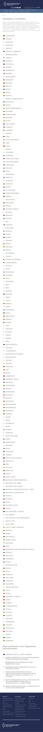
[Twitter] (13, 7)
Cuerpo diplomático (6, 711)
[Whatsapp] (11, 7)
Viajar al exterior (6, 703)
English (34, 7)
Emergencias (28, 7)
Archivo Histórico (32, 703)
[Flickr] (20, 7)
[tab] (21, 36)
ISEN (29, 701)
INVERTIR (11, 11)
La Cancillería (31, 698)
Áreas (30, 700)
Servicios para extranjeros (7, 704)
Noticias (16, 11)
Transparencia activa (32, 706)
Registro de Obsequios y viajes (34, 708)
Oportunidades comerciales (20, 714)
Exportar (6, 11)
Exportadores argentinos (19, 709)
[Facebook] (15, 7)
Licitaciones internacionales (20, 716)
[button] (9, 36)
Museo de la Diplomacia (33, 704)
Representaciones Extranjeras (20, 704)
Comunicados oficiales (25, 11)
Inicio (4, 15)
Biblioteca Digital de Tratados (8, 714)
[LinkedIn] (18, 7)
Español (38, 7)
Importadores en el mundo (20, 711)
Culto (4, 709)
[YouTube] (17, 7)
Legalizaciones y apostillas (7, 698)
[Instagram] (14, 7)
